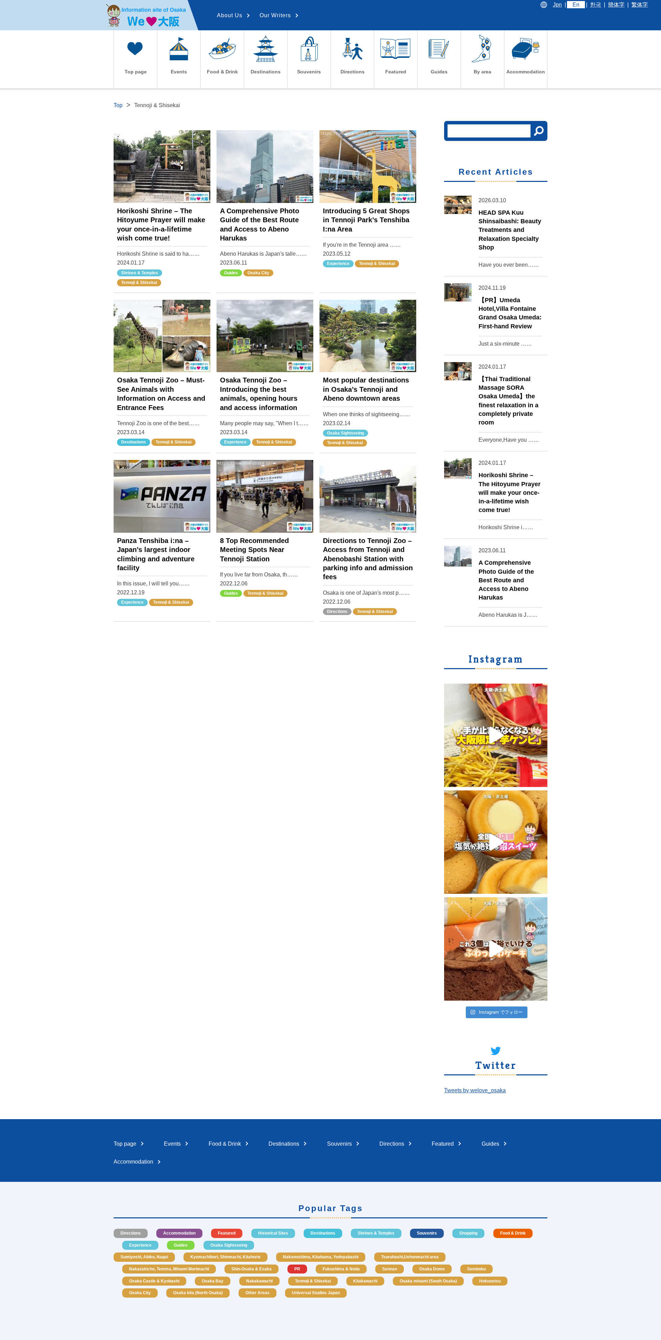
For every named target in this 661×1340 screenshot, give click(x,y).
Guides (231, 272)
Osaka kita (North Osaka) (198, 1292)
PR (297, 1269)
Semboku (476, 1269)
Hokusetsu (490, 1281)
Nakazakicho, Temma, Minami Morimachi (169, 1269)
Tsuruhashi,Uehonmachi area (410, 1257)
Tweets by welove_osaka (475, 1090)
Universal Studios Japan (316, 1292)
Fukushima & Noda (341, 1269)
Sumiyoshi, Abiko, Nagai (144, 1257)
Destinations (133, 442)
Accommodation (179, 1233)
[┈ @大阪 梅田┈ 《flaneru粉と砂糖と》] (495, 949)
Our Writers (275, 15)
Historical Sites (273, 1233)
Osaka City (258, 272)
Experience (338, 263)
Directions (337, 611)
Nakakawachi (259, 1281)
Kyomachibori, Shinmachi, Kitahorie (225, 1257)
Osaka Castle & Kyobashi (154, 1281)
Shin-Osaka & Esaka (251, 1269)
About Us (229, 15)
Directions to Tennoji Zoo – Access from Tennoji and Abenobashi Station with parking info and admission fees (368, 559)
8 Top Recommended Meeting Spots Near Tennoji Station (254, 550)
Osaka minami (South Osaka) (428, 1281)
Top (118, 105)
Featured (226, 1233)
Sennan (389, 1269)
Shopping (468, 1233)
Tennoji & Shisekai (139, 282)
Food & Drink (513, 1233)
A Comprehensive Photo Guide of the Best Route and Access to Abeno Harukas (506, 580)
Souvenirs (427, 1233)
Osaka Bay (212, 1281)
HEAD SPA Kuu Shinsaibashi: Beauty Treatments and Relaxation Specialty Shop (510, 230)
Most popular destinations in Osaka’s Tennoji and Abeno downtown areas (366, 389)
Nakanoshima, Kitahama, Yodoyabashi (320, 1257)
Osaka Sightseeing (345, 433)
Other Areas (257, 1292)
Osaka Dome (432, 1269)
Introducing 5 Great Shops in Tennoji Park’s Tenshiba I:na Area (366, 220)
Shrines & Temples (139, 272)
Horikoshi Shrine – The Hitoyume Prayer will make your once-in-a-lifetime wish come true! (510, 492)
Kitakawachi (365, 1281)
